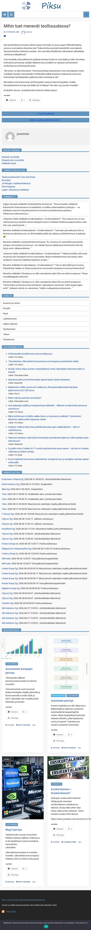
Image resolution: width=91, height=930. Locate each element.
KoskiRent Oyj (8, 529)
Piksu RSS (11, 911)
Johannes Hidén (70, 842)
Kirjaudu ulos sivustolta (13, 160)
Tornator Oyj (7, 603)
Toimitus (15, 900)
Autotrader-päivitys (62, 701)
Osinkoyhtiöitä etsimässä (40, 204)
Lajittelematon (10, 318)
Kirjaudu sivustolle (10, 157)
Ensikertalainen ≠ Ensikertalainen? (44, 219)
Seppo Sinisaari (24, 725)
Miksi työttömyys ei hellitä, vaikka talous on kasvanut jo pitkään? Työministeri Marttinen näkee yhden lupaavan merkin (44, 418)
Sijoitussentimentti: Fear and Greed (18, 177)
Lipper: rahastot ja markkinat (15, 189)
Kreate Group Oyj (10, 583)
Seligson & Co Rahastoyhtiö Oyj (16, 548)
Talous (6, 334)
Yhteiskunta (8, 339)
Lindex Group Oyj (10, 568)
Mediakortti (39, 900)
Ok (46, 926)
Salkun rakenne (10, 324)
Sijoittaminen (9, 329)
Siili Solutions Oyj (10, 608)
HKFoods (6, 558)
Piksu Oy (6, 900)
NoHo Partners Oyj (10, 484)
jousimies (28, 32)
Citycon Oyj (7, 519)
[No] (88, 925)
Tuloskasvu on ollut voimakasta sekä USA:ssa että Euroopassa (50, 273)
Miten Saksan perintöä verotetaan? (24, 398)
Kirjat (5, 313)
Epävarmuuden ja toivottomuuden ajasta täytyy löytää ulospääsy (39, 379)
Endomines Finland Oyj (12, 479)
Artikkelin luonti (9, 163)
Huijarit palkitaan (46, 113)
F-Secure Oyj (8, 514)
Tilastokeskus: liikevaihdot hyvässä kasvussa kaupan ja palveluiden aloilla (43, 361)
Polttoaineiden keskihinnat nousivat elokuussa (30, 353)
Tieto (4, 494)
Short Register (8, 186)
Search (86, 14)
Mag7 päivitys (13, 830)
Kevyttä (6, 308)
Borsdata (6, 180)
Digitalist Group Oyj (11, 588)
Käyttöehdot (27, 900)
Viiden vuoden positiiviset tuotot (45, 120)
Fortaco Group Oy (10, 543)
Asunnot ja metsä (11, 303)
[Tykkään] (5, 36)
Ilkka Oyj (6, 489)
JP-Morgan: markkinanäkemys (16, 183)
